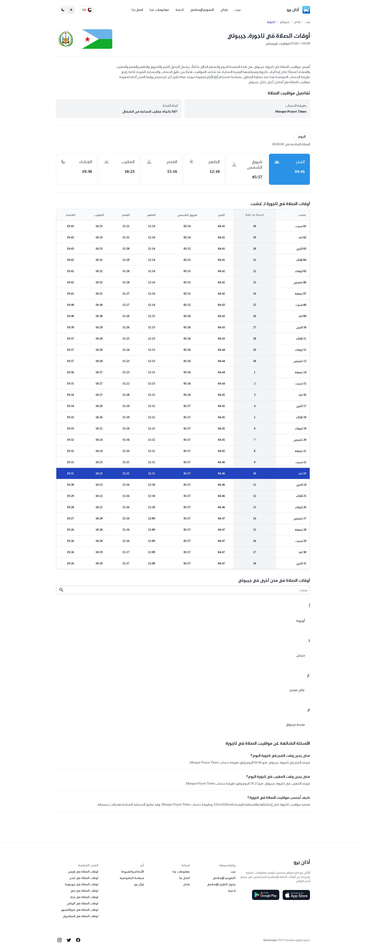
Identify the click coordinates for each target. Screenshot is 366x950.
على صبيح (297, 690)
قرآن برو (139, 884)
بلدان (224, 10)
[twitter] (68, 940)
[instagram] (59, 940)
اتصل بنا (137, 10)
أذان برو (293, 9)
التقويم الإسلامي (202, 10)
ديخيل (300, 655)
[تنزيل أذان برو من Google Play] (265, 895)
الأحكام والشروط (132, 871)
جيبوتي (285, 22)
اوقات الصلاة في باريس (83, 871)
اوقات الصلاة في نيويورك (81, 884)
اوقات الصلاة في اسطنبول (80, 916)
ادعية (179, 10)
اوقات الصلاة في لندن (83, 878)
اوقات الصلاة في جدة (84, 897)
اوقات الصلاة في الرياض (82, 903)
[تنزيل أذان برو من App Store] (296, 895)
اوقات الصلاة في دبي (84, 890)
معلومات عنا (159, 10)
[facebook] (78, 940)
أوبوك (300, 621)
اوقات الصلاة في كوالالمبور (79, 909)
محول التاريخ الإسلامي (221, 884)
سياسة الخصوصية (132, 878)
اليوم (302, 136)
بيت (237, 10)
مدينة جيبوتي (295, 724)
